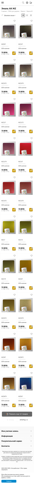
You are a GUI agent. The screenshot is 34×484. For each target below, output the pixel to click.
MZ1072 (4, 83)
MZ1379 (21, 201)
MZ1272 (21, 122)
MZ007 (3, 44)
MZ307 (3, 357)
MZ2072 (4, 318)
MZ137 (20, 161)
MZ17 (3, 240)
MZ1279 (4, 161)
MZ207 (20, 279)
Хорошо (8, 481)
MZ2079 (21, 318)
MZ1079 (21, 83)
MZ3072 (21, 357)
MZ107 (20, 44)
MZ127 (3, 122)
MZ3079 (4, 396)
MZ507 (20, 396)
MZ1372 (4, 201)
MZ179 (3, 279)
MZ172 (20, 240)
